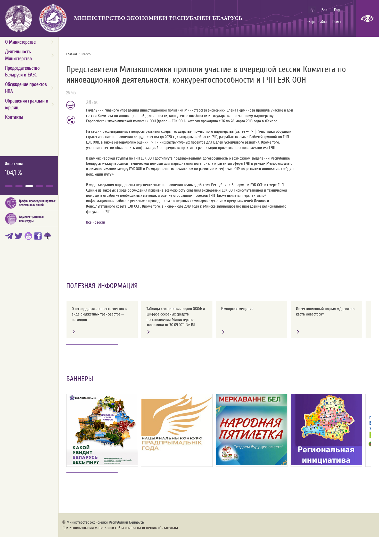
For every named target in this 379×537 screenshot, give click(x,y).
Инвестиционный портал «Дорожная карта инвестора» (325, 311)
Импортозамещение (237, 308)
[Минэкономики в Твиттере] (19, 237)
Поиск (337, 21)
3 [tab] (29, 186)
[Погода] (48, 237)
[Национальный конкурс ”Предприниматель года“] (176, 422)
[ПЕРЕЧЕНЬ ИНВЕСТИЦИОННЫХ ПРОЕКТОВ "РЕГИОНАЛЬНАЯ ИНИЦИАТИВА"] (326, 429)
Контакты (14, 117)
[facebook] (39, 237)
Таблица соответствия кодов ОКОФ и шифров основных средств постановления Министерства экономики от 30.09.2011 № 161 (175, 316)
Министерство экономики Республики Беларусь (158, 18)
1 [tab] (9, 186)
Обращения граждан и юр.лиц (26, 104)
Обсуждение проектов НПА (26, 88)
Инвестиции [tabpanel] (14, 169)
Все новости (95, 222)
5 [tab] (49, 186)
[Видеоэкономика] (29, 237)
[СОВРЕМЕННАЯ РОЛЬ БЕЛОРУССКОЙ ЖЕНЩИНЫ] (251, 429)
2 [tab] (19, 186)
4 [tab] (39, 186)
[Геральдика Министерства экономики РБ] (53, 18)
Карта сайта (317, 21)
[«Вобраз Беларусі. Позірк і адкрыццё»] (102, 429)
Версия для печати (73, 105)
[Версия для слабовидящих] (367, 18)
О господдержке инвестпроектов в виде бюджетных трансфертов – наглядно (99, 314)
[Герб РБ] (18, 18)
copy (71, 120)
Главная (71, 54)
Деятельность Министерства (18, 55)
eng (337, 9)
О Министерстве (20, 42)
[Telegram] (10, 237)
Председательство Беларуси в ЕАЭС (22, 71)
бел (324, 9)
